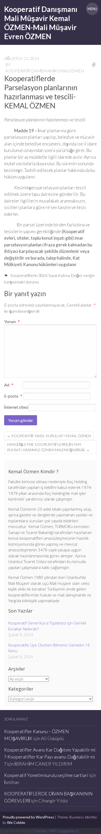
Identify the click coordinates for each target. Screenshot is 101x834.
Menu (92, 9)
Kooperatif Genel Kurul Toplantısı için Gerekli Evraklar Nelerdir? (47, 625)
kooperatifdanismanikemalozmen (44, 70)
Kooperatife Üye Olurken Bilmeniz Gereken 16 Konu (49, 648)
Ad (8, 385)
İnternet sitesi (16, 407)
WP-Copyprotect (64, 831)
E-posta (13, 396)
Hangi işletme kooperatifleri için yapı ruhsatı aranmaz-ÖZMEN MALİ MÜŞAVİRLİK (48, 447)
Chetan (39, 831)
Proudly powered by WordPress (28, 817)
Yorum (12, 321)
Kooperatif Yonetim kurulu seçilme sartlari (46, 775)
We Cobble (16, 822)
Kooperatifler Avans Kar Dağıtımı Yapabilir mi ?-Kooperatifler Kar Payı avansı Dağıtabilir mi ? (50, 757)
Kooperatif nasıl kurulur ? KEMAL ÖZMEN (49, 436)
